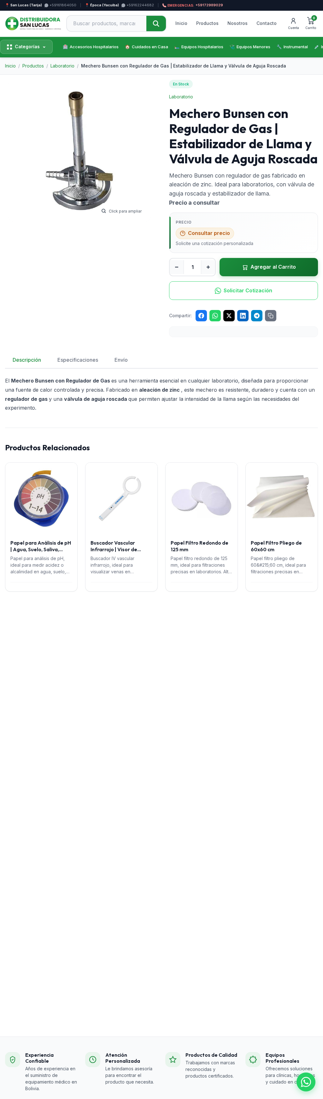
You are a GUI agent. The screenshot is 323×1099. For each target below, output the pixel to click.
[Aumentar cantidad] (208, 267)
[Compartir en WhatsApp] (215, 315)
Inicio (181, 23)
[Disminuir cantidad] (177, 267)
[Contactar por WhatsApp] (306, 1082)
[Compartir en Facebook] (201, 315)
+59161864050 (63, 5)
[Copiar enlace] (270, 315)
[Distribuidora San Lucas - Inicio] (33, 23)
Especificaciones (77, 360)
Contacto (266, 23)
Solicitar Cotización (248, 290)
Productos (207, 23)
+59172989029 (195, 5)
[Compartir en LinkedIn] (243, 315)
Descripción (27, 360)
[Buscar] (156, 24)
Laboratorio (181, 96)
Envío (121, 360)
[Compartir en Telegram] (256, 315)
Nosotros (237, 23)
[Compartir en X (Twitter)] (229, 315)
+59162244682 (140, 5)
